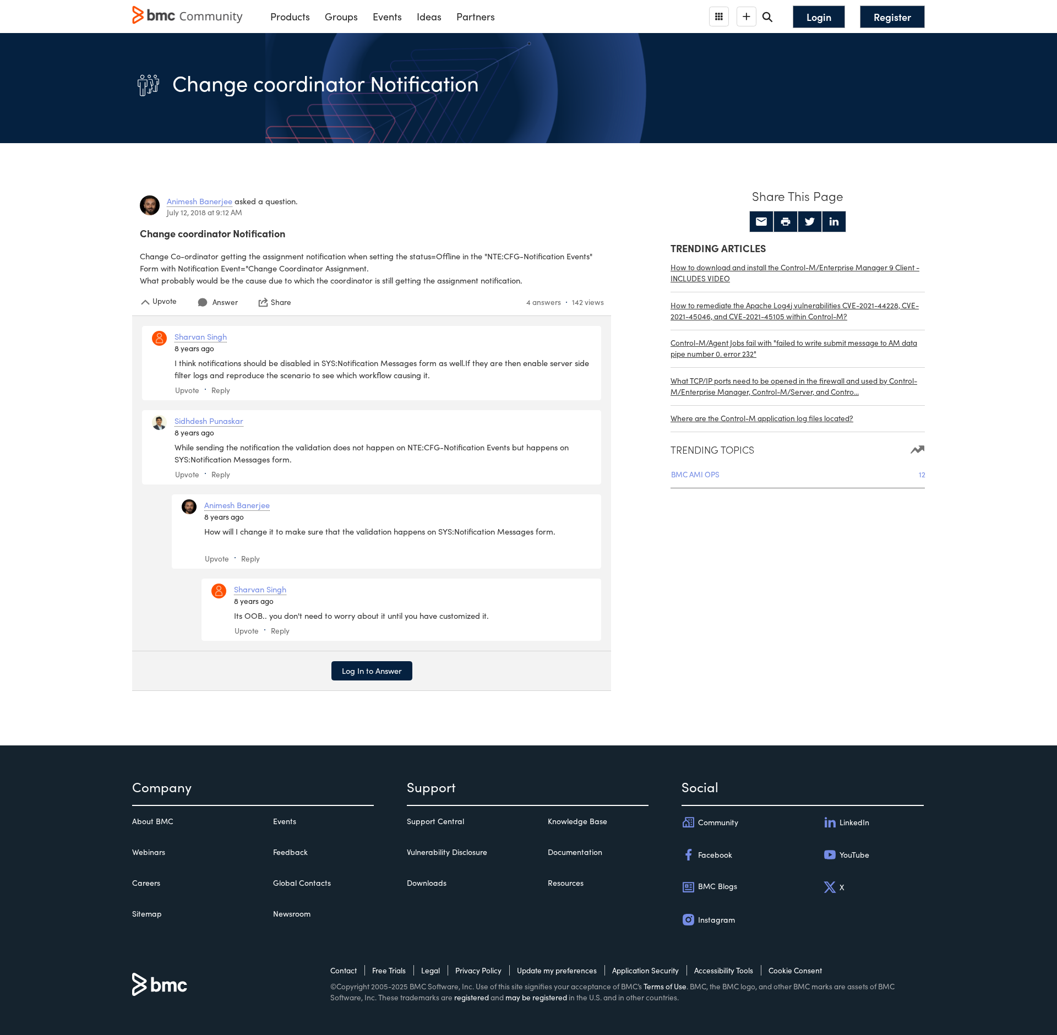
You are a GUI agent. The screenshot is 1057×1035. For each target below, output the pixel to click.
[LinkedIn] (834, 221)
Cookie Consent (795, 970)
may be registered (536, 997)
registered (471, 997)
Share (281, 302)
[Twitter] (809, 221)
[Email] (761, 221)
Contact (343, 970)
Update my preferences (557, 970)
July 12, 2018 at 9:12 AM (204, 212)
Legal (430, 970)
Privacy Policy (478, 970)
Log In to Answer (372, 670)
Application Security (645, 970)
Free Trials (389, 970)
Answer (225, 302)
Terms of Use (665, 986)
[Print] (785, 221)
